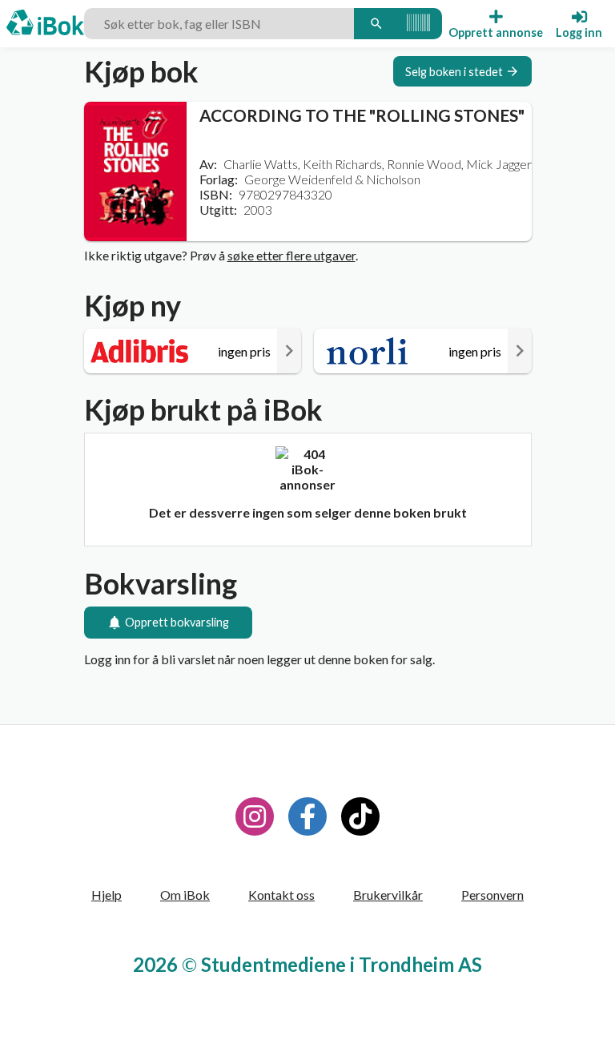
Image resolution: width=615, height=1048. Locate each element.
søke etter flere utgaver (291, 255)
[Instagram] (254, 816)
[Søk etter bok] (376, 23)
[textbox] (219, 23)
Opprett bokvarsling (177, 622)
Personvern (492, 894)
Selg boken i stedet (454, 72)
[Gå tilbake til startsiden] (45, 24)
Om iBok (185, 894)
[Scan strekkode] (418, 23)
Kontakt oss (281, 894)
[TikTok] (360, 816)
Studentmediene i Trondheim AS (341, 964)
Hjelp (106, 894)
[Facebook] (307, 816)
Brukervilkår (388, 894)
